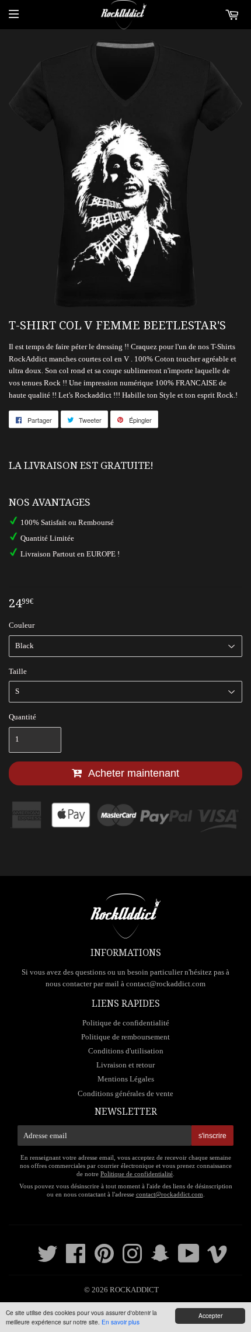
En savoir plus (121, 1321)
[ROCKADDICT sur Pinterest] (104, 1259)
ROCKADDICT (134, 1289)
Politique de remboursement (125, 1036)
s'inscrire (212, 1136)
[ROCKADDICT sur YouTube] (189, 1259)
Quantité (22, 716)
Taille (18, 671)
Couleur (21, 625)
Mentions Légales (125, 1078)
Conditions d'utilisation (125, 1050)
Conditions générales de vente (125, 1093)
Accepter (210, 1315)
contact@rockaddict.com (165, 983)
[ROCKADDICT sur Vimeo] (217, 1259)
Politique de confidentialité (125, 1022)
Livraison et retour (125, 1064)
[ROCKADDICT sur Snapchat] (160, 1259)
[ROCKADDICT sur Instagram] (132, 1259)
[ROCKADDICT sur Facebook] (75, 1259)
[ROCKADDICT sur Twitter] (47, 1259)
